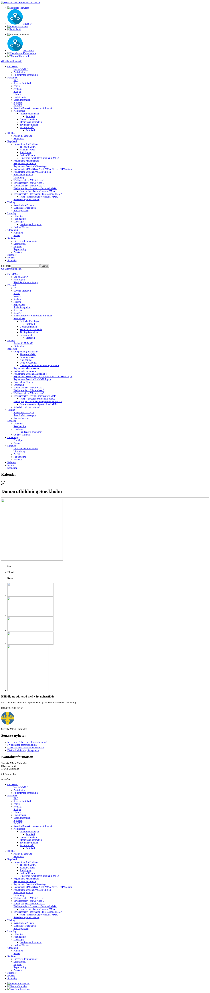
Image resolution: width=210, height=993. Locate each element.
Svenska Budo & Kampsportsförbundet (33, 108)
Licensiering (20, 243)
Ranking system (27, 149)
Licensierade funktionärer (26, 241)
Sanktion (11, 238)
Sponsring (12, 260)
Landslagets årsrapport (31, 224)
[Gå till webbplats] (30, 595)
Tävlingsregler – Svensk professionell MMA (35, 188)
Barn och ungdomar (23, 174)
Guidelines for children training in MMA (39, 158)
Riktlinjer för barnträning (26, 75)
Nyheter (11, 257)
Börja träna (19, 138)
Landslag (11, 213)
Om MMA (12, 66)
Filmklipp (18, 232)
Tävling (11, 202)
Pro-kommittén (27, 127)
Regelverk (12, 141)
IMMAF (18, 105)
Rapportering (20, 249)
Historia (17, 94)
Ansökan (18, 252)
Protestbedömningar (29, 113)
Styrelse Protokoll (22, 83)
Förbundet (12, 77)
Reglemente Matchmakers (26, 160)
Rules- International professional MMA (39, 196)
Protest (17, 86)
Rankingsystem (21, 210)
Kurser (17, 235)
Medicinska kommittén (31, 122)
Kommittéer (19, 111)
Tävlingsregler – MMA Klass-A (29, 185)
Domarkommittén (28, 119)
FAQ (16, 80)
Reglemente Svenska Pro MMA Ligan (32, 171)
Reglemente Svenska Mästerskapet (30, 166)
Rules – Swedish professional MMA (37, 191)
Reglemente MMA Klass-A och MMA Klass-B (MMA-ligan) (43, 169)
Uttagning (18, 216)
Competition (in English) (26, 144)
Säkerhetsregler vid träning (27, 199)
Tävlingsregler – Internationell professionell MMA (38, 194)
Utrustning (19, 177)
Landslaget (19, 221)
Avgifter (18, 246)
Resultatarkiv (20, 219)
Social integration (22, 99)
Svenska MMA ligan (24, 205)
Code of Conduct (28, 155)
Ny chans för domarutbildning (22, 744)
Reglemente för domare (25, 163)
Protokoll (30, 116)
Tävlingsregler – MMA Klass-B (29, 183)
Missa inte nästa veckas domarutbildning (27, 742)
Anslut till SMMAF (23, 135)
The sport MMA (28, 147)
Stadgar (17, 91)
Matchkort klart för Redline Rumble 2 (25, 747)
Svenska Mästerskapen (25, 207)
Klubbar (11, 133)
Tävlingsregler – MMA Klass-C (29, 180)
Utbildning (12, 230)
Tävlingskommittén (29, 124)
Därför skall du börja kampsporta (23, 750)
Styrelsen (18, 102)
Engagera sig (20, 97)
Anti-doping (19, 72)
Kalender (11, 255)
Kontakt (17, 88)
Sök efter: (6, 265)
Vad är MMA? (21, 69)
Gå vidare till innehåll (11, 61)
